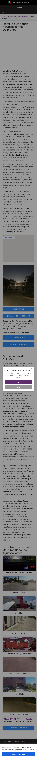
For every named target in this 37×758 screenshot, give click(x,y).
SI (18, 382)
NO (18, 387)
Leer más (31, 750)
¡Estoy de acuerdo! (18, 754)
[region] (18, 751)
